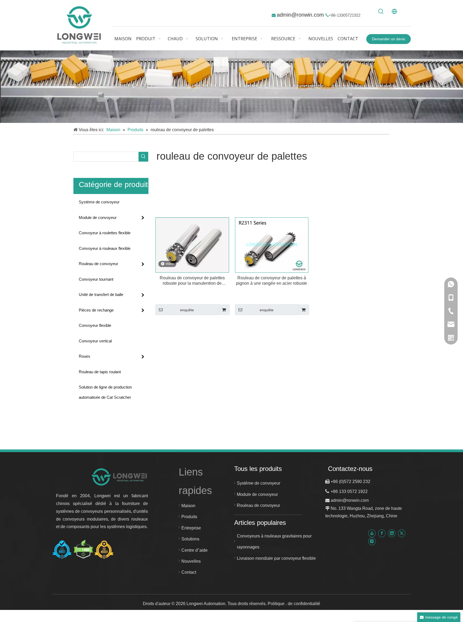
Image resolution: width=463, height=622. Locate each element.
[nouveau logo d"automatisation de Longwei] (119, 477)
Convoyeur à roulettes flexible (104, 232)
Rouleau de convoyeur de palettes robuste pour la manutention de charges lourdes (192, 281)
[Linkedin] (391, 533)
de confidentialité (304, 603)
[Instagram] (372, 541)
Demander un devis (388, 39)
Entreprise (191, 528)
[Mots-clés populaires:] (381, 11)
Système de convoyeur (99, 202)
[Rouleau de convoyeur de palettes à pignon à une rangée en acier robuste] (271, 244)
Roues (84, 356)
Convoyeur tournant (96, 279)
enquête (187, 310)
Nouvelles (191, 561)
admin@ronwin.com (301, 15)
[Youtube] (372, 533)
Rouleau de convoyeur (98, 263)
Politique (277, 603)
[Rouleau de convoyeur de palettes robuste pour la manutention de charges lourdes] (192, 244)
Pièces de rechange (96, 310)
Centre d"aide (194, 550)
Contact (188, 572)
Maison (188, 505)
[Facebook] (382, 533)
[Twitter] (401, 533)
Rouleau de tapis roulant (100, 371)
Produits (189, 516)
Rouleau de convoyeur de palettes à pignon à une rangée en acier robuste (271, 281)
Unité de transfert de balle (101, 294)
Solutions (190, 539)
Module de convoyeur (98, 217)
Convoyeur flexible (95, 325)
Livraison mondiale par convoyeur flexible (276, 558)
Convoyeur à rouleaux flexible (104, 248)
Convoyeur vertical (95, 341)
